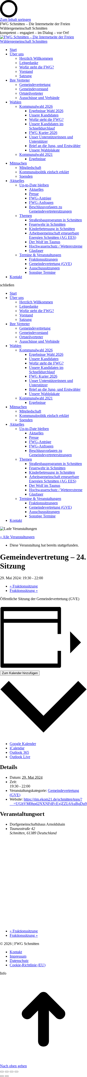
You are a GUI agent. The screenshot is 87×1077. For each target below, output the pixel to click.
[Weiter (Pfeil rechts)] (7, 1076)
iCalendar (17, 748)
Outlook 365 (19, 752)
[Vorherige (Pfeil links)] (2, 1076)
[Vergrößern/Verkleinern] (16, 1071)
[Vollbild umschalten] (12, 1071)
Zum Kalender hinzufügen (20, 673)
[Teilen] (7, 1071)
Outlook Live (20, 757)
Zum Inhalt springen (15, 19)
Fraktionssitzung (24, 586)
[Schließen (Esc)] (2, 1071)
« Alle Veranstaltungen (17, 537)
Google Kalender (23, 744)
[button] (43, 285)
